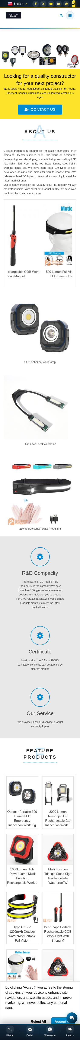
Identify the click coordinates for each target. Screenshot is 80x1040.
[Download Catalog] (73, 3)
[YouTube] (51, 4)
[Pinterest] (66, 4)
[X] (43, 4)
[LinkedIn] (58, 4)
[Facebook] (35, 4)
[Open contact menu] (71, 1017)
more (38, 193)
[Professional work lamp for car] (40, 56)
